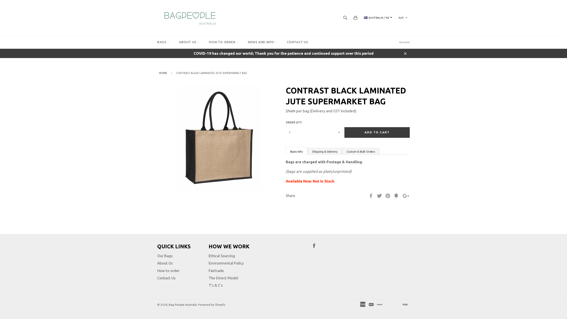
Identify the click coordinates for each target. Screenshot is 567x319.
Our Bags (165, 256)
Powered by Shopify (211, 304)
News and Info (261, 42)
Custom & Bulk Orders (361, 151)
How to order (168, 270)
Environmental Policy (226, 263)
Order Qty (294, 122)
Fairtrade (216, 270)
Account (404, 42)
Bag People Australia (183, 304)
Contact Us (297, 42)
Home (163, 73)
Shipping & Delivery (324, 151)
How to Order (222, 42)
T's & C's (216, 285)
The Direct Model (223, 278)
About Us (188, 42)
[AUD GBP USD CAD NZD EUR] (402, 17)
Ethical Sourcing (222, 256)
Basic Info (296, 151)
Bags (162, 42)
